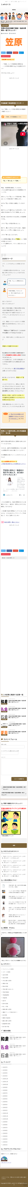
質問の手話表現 (6, 1018)
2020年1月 (4, 1110)
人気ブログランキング (6, 1162)
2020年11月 (5, 1081)
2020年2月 (4, 1107)
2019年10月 (5, 1119)
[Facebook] (9, 52)
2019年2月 (4, 1142)
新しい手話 (5, 1006)
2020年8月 (4, 1090)
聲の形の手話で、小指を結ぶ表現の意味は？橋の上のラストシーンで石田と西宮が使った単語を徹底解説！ (17, 922)
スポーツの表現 (6, 972)
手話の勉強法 (5, 992)
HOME (3, 21)
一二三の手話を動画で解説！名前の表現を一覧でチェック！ (17, 724)
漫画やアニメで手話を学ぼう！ (10, 1012)
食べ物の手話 (5, 1026)
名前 (4, 557)
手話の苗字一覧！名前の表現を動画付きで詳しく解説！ (17, 886)
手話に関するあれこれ (7, 989)
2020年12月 (5, 1078)
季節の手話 (5, 983)
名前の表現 (10, 21)
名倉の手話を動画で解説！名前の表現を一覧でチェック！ (17, 709)
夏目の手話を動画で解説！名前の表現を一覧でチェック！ (17, 732)
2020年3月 (4, 1104)
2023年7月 (4, 1067)
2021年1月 (4, 1076)
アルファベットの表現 (7, 969)
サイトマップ (22, 1)
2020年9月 (4, 1087)
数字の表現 (5, 1003)
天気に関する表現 (6, 980)
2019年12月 (5, 1113)
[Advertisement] (14, 89)
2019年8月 (4, 1124)
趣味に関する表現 (6, 1021)
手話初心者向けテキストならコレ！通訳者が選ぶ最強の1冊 (17, 915)
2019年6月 (4, 1130)
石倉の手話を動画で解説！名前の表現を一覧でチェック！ (17, 716)
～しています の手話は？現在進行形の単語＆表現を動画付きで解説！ (17, 891)
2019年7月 (4, 1127)
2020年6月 (4, 1096)
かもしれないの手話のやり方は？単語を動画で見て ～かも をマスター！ (18, 902)
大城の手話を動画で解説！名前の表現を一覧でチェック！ (13, 794)
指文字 (4, 1000)
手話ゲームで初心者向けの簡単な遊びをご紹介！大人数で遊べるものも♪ (17, 909)
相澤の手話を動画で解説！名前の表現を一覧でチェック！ (14, 788)
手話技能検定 (5, 995)
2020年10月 (5, 1084)
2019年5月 (4, 1133)
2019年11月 (5, 1116)
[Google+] (15, 52)
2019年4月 (4, 1136)
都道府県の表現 (6, 1023)
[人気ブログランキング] (6, 56)
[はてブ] (21, 52)
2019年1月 (4, 1145)
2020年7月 (4, 1093)
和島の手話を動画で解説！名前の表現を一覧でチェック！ (17, 701)
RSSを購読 (15, 1)
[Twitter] (3, 52)
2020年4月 (4, 1101)
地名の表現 (5, 977)
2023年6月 (4, 1070)
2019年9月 (4, 1122)
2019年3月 (4, 1139)
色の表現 (4, 1015)
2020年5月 (4, 1099)
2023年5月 (4, 1073)
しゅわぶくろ (5, 4)
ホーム (8, 1)
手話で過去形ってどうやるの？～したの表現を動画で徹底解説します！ (17, 897)
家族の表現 (5, 986)
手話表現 (4, 998)
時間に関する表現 (6, 1009)
